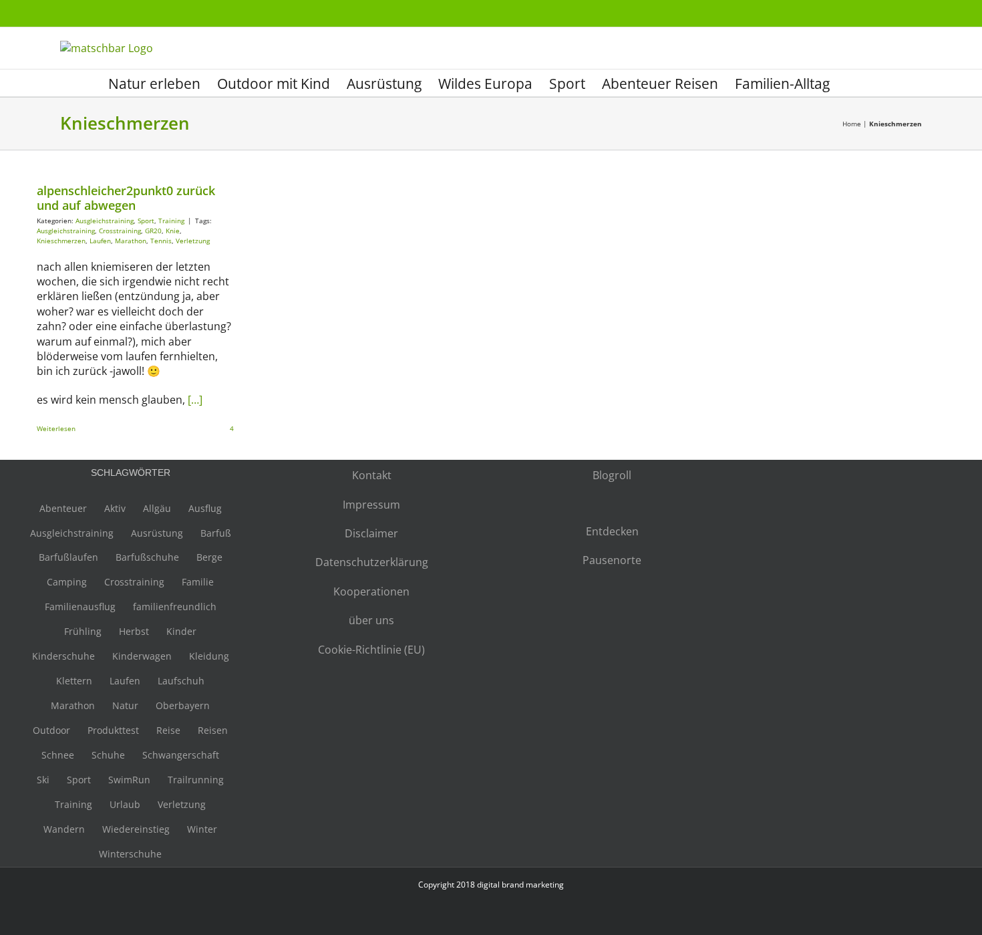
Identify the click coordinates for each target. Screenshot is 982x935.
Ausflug (205, 508)
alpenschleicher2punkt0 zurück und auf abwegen (126, 197)
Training (171, 220)
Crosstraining (120, 230)
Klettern (74, 680)
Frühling (83, 631)
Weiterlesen (56, 428)
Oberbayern (183, 705)
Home (851, 123)
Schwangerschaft (180, 755)
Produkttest (113, 730)
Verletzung (193, 240)
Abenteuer (63, 508)
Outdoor (51, 730)
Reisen (213, 730)
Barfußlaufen (68, 557)
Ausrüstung (157, 533)
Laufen (100, 240)
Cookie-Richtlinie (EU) (371, 649)
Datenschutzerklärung (371, 562)
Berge (209, 557)
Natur (125, 705)
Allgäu (157, 508)
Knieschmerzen (61, 240)
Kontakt (371, 475)
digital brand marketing (520, 884)
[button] (851, 83)
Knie (173, 230)
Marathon (130, 240)
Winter (202, 829)
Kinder (181, 631)
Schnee (57, 755)
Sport (146, 220)
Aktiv (115, 508)
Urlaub (125, 804)
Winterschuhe (130, 853)
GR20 (153, 230)
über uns (371, 620)
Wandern (64, 829)
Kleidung (209, 656)
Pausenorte (612, 560)
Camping (67, 581)
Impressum (371, 504)
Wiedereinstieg (136, 829)
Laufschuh (181, 680)
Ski (43, 779)
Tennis (161, 240)
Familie (198, 581)
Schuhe (108, 755)
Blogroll (612, 475)
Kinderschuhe (63, 656)
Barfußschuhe (147, 557)
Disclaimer (371, 533)
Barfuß (215, 533)
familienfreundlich (174, 606)
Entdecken (612, 531)
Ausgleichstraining (104, 220)
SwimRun (129, 779)
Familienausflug (80, 606)
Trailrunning (196, 779)
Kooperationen (371, 591)
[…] (195, 399)
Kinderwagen (142, 656)
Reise (168, 730)
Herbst (134, 631)
